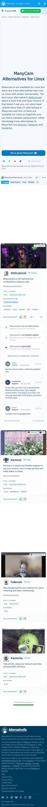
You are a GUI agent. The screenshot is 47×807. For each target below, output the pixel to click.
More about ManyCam (22, 153)
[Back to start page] (3, 3)
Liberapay (34, 768)
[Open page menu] (45, 4)
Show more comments (12, 421)
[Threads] (21, 797)
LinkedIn (16, 766)
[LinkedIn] (30, 797)
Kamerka (7, 127)
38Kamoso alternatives (11, 476)
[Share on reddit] (15, 161)
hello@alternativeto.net (11, 760)
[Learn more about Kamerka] (6, 658)
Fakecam (33, 124)
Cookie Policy (7, 782)
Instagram (6, 766)
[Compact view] (39, 177)
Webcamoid (34, 97)
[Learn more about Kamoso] (6, 460)
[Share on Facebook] (4, 161)
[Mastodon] (12, 797)
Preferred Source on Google (13, 791)
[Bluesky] (16, 797)
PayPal (4, 771)
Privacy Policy (7, 780)
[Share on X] (9, 161)
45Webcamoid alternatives (12, 286)
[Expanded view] (36, 177)
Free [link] (24, 182)
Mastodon (20, 763)
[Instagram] (25, 797)
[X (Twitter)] (7, 797)
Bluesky (28, 763)
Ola (18, 742)
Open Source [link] (15, 182)
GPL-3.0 (22, 295)
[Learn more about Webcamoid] (6, 273)
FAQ (3, 774)
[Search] (39, 4)
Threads (35, 763)
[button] (32, 273)
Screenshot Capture (11, 302)
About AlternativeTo (10, 785)
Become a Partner (9, 788)
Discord (30, 760)
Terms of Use (7, 777)
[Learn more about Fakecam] (6, 582)
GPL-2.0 (22, 484)
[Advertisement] (23, 43)
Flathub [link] (31, 182)
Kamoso (22, 124)
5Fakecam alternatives (11, 595)
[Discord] (3, 797)
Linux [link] (6, 182)
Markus (27, 742)
